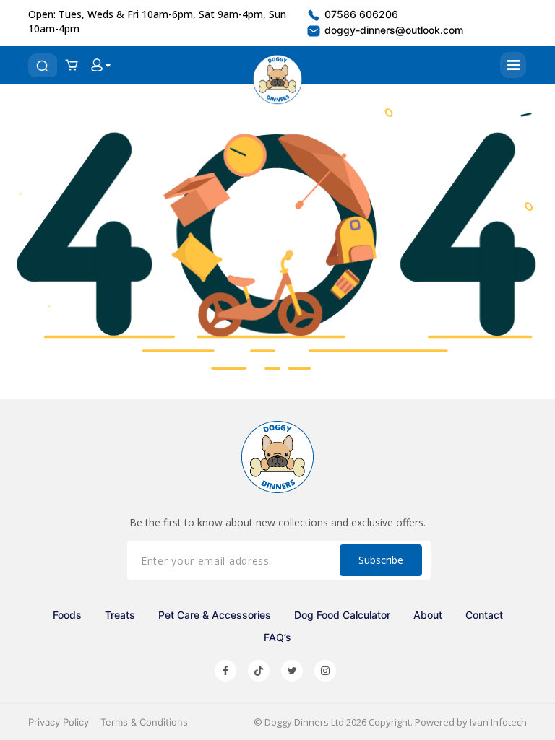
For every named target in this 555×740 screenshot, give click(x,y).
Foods (67, 615)
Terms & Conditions (144, 722)
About (427, 615)
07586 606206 (360, 14)
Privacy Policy (58, 722)
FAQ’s (277, 637)
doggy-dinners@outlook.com (392, 30)
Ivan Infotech (498, 721)
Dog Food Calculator (342, 615)
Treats (120, 615)
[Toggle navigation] (513, 65)
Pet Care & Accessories (214, 615)
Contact (484, 615)
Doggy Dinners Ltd (304, 721)
